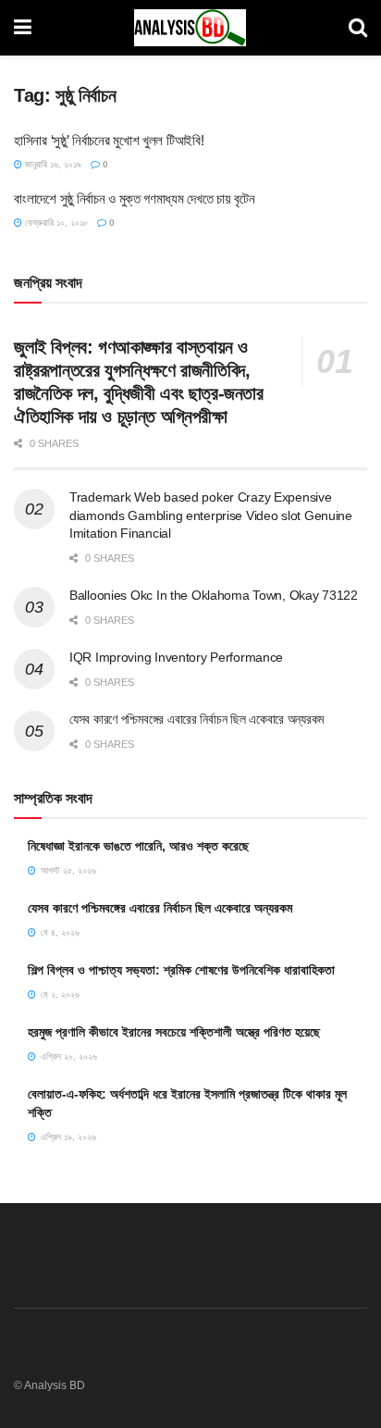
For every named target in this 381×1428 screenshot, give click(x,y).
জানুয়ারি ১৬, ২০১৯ (51, 164)
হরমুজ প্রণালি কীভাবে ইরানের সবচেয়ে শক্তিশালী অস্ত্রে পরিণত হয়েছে (174, 1031)
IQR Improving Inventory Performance (176, 657)
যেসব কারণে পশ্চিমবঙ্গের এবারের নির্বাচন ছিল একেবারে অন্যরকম (196, 719)
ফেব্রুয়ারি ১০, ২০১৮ (55, 222)
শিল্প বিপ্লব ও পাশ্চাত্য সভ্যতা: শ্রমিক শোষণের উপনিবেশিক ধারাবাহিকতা (181, 969)
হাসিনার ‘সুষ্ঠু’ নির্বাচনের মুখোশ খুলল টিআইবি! (108, 140)
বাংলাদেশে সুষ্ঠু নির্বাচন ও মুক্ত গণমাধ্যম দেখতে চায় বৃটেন (134, 198)
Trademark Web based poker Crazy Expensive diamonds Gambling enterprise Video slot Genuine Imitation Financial (210, 515)
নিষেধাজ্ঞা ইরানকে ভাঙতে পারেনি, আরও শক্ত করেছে (138, 845)
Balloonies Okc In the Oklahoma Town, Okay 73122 (213, 595)
